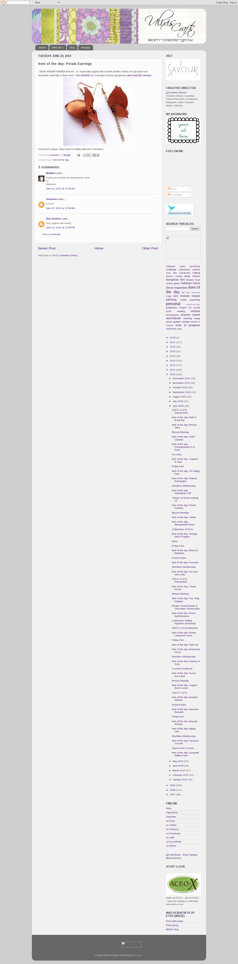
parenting (195, 299)
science (185, 314)
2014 (173, 356)
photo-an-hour (193, 304)
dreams (169, 276)
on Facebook (173, 833)
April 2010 (178, 765)
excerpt (178, 276)
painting (171, 299)
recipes (195, 311)
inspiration (180, 287)
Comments (176, 194)
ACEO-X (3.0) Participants (179, 580)
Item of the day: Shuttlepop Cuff (181, 491)
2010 (173, 374)
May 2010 (178, 761)
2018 (173, 337)
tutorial (169, 322)
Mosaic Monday (180, 432)
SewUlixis (171, 816)
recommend (172, 315)
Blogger (138, 955)
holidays (186, 283)
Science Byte (179, 558)
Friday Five (178, 466)
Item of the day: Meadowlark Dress (183, 523)
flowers (190, 280)
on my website (174, 841)
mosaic (185, 295)
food (197, 280)
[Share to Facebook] (94, 155)
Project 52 (185, 307)
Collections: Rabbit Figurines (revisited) (184, 622)
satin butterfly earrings (138, 75)
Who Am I (57, 47)
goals (177, 283)
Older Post (150, 248)
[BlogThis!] (88, 155)
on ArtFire (171, 846)
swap (197, 318)
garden (169, 283)
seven (196, 314)
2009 (173, 785)
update (177, 321)
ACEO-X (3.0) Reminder (185, 628)
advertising (195, 266)
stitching (187, 318)
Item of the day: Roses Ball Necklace (184, 614)
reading (181, 311)
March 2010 (179, 770)
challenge (171, 269)
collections (184, 269)
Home (42, 47)
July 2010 (178, 401)
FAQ (72, 47)
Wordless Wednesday (184, 486)
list (183, 292)
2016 (173, 347)
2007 (173, 794)
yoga (179, 329)
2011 (173, 370)
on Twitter (171, 825)
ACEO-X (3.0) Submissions (180, 411)
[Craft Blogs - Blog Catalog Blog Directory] (183, 858)
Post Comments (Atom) (65, 255)
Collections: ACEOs (182, 529)
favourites (172, 279)
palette (183, 300)
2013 (173, 360)
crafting (196, 273)
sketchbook (173, 318)
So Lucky (177, 454)
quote (168, 311)
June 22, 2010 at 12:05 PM (60, 227)
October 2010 (180, 387)
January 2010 (180, 779)
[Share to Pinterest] (98, 155)
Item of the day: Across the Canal (184, 674)
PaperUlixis (172, 812)
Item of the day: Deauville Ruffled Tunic (185, 754)
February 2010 (181, 775)
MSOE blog (172, 929)
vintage (186, 321)
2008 (173, 790)
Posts (173, 188)
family (187, 276)
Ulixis (169, 808)
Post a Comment (51, 234)
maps (168, 296)
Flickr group (172, 925)
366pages (170, 266)
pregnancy (171, 307)
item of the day (61, 160)
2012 (173, 365)
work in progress (187, 325)
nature (196, 295)
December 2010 (182, 378)
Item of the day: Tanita (184, 517)
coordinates (184, 273)
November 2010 (182, 383)
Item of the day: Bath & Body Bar (184, 418)
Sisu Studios (53, 218)
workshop (171, 328)
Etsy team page (174, 921)
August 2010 (180, 396)
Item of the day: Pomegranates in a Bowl (183, 447)
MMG (175, 296)
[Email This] (84, 155)
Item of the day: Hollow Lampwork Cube (184, 634)
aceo (182, 266)
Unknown (51, 199)
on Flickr (170, 821)
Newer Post (47, 248)
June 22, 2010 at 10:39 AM (60, 188)
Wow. (175, 541)
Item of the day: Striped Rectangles (184, 479)
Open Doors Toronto (183, 748)
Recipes (85, 47)
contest (196, 269)
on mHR (170, 837)
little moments (193, 292)
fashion (196, 276)
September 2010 (182, 392)
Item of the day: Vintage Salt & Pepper (184, 535)
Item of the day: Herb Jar (185, 644)
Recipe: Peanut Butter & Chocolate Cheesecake (186, 607)
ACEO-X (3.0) (179, 692)
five (182, 279)
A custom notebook (182, 668)
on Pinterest (172, 829)
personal (173, 304)
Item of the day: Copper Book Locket (184, 686)
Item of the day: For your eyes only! (185, 573)
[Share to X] (91, 155)
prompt (197, 307)
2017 (173, 342)
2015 (173, 351)
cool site (171, 273)
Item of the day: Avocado (185, 562)
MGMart (85, 75)
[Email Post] (78, 155)
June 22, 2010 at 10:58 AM (60, 208)
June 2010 (179, 406)
